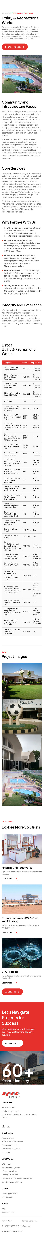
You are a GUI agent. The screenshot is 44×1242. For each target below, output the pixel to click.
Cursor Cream (16, 1231)
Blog (3, 1208)
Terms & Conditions (29, 1221)
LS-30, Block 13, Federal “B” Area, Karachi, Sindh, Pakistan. (19, 1115)
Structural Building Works (11, 1167)
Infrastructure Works (9, 1171)
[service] (22, 849)
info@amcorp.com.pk (10, 1111)
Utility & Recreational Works (12, 1182)
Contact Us (6, 1152)
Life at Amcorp (7, 1197)
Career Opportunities (9, 1193)
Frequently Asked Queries (11, 1149)
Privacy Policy (7, 1221)
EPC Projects (6, 1164)
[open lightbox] (22, 681)
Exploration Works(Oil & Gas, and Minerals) (17, 1178)
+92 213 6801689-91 (9, 1107)
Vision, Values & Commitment (12, 1141)
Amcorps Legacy (8, 1138)
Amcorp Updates (8, 1212)
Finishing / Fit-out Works (10, 1175)
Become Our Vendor (9, 1145)
